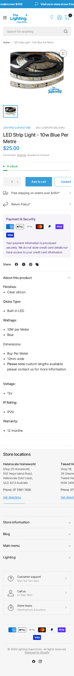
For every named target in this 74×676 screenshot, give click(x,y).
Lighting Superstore (17, 127)
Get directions (12, 497)
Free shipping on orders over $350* (35, 193)
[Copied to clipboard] (37, 264)
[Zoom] (63, 53)
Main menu (11, 546)
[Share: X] (23, 264)
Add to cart (38, 181)
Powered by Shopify (37, 652)
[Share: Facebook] (16, 264)
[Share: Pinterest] (30, 264)
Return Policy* (20, 204)
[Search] (66, 31)
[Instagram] (40, 661)
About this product (17, 278)
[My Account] (52, 17)
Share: (7, 264)
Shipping (21, 155)
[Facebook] (33, 661)
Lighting (9, 557)
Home (6, 42)
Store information (16, 522)
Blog (6, 534)
